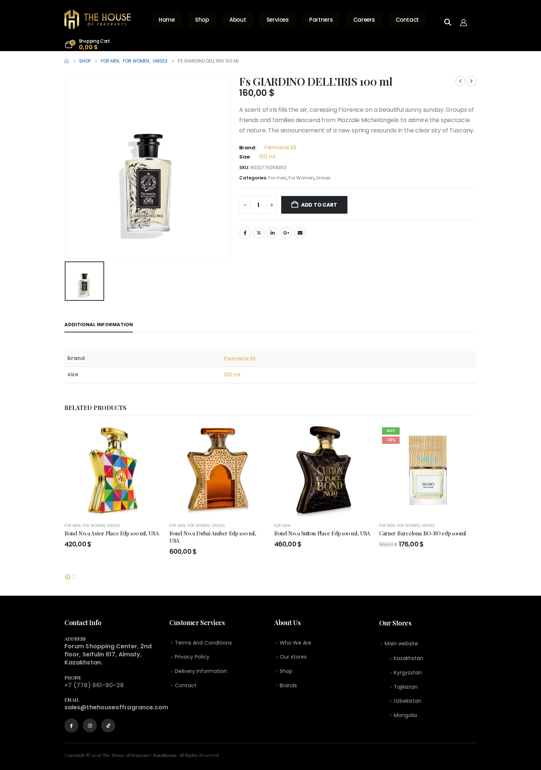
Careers (364, 20)
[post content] (113, 470)
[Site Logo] (97, 19)
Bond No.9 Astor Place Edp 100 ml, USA (111, 533)
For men (277, 178)
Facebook (245, 233)
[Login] (465, 22)
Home (167, 20)
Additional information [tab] (98, 324)
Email (300, 233)
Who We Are (295, 642)
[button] (67, 577)
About (237, 20)
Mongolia (405, 715)
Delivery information (201, 671)
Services (277, 20)
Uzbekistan (407, 701)
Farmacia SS (280, 147)
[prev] (460, 81)
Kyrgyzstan (408, 672)
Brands (288, 685)
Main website (401, 643)
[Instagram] (90, 725)
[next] (471, 81)
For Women (301, 178)
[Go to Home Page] (66, 61)
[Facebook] (71, 725)
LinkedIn (273, 233)
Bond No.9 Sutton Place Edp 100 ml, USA (322, 533)
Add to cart (319, 204)
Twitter (259, 233)
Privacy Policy (192, 656)
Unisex (323, 178)
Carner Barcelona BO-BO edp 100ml (422, 533)
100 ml (267, 156)
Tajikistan (406, 687)
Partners (321, 20)
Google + (286, 233)
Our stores (293, 656)
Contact (407, 20)
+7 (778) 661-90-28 (94, 685)
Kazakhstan (408, 658)
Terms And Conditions (203, 642)
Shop (202, 20)
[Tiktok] (108, 725)
